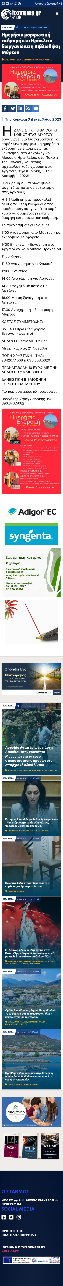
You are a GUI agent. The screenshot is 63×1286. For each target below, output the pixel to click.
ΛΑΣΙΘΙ (17, 1085)
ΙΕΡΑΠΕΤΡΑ (7, 27)
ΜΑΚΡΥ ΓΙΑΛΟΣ (20, 1022)
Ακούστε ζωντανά (47, 3)
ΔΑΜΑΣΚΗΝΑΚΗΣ (49, 770)
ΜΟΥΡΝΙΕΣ (36, 770)
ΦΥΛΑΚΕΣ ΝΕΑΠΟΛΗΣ (28, 831)
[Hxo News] (21, 15)
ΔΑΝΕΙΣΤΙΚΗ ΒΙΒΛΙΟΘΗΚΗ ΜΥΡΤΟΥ (35, 59)
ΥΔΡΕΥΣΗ (23, 1024)
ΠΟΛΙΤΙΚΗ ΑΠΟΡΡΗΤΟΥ (19, 1234)
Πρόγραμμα (11, 1204)
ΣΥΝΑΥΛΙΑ (23, 964)
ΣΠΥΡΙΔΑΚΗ (13, 831)
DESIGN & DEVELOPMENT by (23, 1249)
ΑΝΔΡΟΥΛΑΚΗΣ (24, 770)
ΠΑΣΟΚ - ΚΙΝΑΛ (44, 831)
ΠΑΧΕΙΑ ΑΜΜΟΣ (24, 961)
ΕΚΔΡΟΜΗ (10, 59)
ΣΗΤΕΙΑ (10, 1022)
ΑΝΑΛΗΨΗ (33, 1022)
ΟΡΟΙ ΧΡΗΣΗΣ (12, 1231)
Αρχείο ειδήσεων (40, 1200)
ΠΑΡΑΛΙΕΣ (34, 1085)
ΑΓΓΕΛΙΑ (20, 891)
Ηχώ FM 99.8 (11, 1200)
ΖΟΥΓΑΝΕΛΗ (34, 964)
